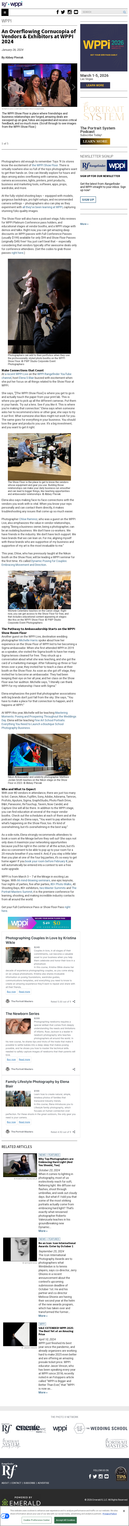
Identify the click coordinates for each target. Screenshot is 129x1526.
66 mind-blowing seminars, (34, 880)
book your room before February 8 (46, 861)
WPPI (7, 21)
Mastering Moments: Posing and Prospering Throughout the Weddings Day (39, 716)
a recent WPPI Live (16, 374)
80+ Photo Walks (60, 884)
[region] (64, 1516)
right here (17, 252)
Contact (16, 1483)
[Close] (124, 1511)
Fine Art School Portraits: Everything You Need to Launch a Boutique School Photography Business (33, 724)
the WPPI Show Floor (45, 165)
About (5, 1483)
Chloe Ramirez (28, 519)
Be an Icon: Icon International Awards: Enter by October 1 (57, 1244)
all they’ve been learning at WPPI (42, 207)
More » (84, 224)
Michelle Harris (28, 640)
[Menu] (4, 12)
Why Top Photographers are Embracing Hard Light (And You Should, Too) (56, 1162)
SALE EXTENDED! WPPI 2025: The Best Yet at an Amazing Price (56, 1331)
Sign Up (88, 200)
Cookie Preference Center (36, 1520)
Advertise (43, 1483)
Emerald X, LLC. (100, 1500)
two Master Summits (52, 888)
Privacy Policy (110, 1514)
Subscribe (29, 1483)
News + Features (49, 1155)
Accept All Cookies (65, 1520)
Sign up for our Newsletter (100, 176)
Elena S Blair (26, 377)
